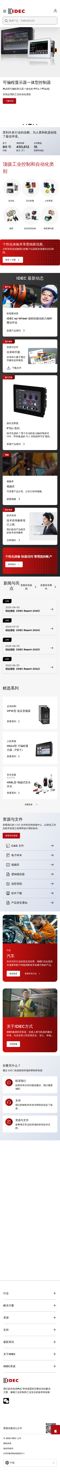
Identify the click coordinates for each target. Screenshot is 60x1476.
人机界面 (49, 200)
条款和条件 (8, 1448)
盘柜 (11, 228)
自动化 (11, 200)
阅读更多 (13, 973)
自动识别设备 (30, 228)
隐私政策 (7, 1443)
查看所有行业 (31, 973)
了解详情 (9, 101)
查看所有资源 (11, 835)
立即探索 (13, 1044)
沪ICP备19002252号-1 (13, 1453)
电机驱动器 (49, 228)
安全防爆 (30, 200)
